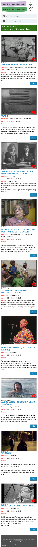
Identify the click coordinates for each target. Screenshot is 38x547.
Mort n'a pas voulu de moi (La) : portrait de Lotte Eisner (18, 231)
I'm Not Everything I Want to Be (18, 506)
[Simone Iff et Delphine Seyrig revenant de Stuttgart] (19, 155)
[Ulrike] (19, 101)
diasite (33, 544)
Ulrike (4, 116)
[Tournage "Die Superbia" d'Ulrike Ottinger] (19, 273)
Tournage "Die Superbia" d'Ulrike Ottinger (14, 291)
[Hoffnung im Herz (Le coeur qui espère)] (19, 330)
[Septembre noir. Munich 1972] (19, 48)
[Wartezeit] (19, 440)
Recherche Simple (13, 16)
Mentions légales (4, 544)
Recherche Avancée (14, 21)
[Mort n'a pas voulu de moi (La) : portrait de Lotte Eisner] (19, 212)
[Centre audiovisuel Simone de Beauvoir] (14, 11)
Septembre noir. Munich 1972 (16, 64)
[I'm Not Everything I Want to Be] (19, 493)
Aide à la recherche (19, 537)
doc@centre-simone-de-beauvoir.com (19, 541)
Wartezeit (6, 453)
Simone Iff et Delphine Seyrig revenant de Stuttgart (17, 172)
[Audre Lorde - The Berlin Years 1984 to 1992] (19, 388)
